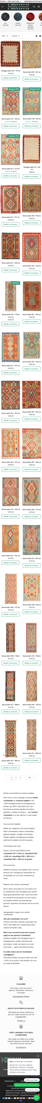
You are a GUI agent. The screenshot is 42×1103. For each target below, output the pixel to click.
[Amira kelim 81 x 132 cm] (10, 347)
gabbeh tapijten (9, 834)
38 (29, 777)
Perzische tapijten (27, 828)
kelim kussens (26, 840)
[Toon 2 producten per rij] (40, 36)
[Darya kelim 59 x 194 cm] (10, 738)
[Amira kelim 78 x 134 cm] (10, 491)
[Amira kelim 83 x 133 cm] (10, 538)
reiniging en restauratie (23, 872)
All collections (21, 1047)
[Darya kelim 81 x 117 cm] (10, 199)
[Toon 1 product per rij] (36, 36)
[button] (39, 21)
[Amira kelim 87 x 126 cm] (10, 246)
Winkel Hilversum (12, 1095)
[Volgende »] (34, 777)
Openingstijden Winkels (21, 996)
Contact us (21, 1021)
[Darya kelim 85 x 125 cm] (10, 395)
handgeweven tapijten (25, 837)
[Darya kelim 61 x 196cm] (10, 686)
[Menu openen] (3, 6)
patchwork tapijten (10, 840)
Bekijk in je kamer (10, 78)
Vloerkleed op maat (28, 1095)
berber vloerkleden (26, 831)
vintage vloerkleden (25, 834)
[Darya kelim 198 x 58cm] (10, 637)
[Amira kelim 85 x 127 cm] (10, 443)
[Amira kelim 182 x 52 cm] (10, 588)
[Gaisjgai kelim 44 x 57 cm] (10, 54)
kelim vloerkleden (10, 831)
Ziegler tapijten (9, 837)
